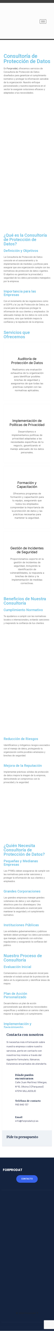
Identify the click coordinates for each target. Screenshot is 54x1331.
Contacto (27, 1179)
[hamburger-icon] (43, 21)
